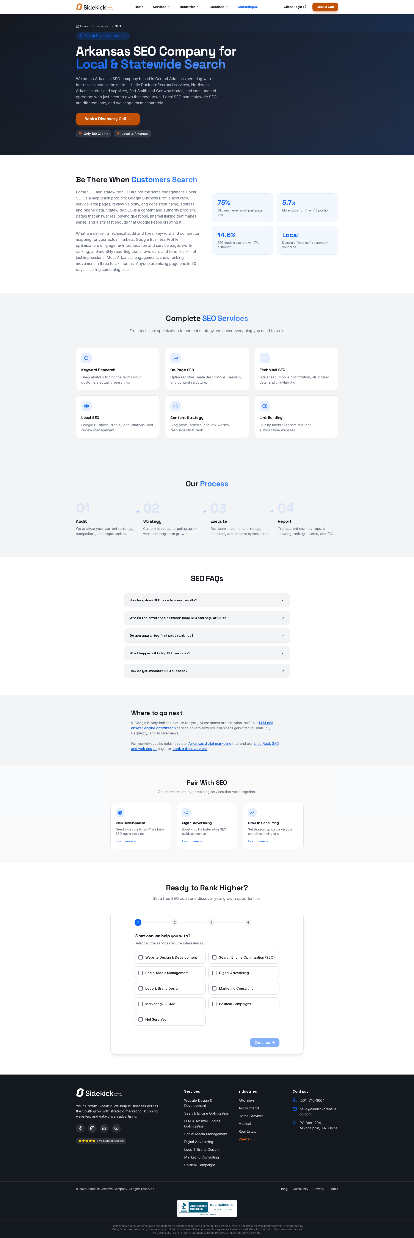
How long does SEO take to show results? (163, 600)
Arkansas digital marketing (209, 743)
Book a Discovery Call (105, 119)
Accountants (248, 1108)
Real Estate (247, 1131)
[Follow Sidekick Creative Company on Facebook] (80, 1128)
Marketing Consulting (201, 1157)
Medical (244, 1123)
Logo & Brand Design (201, 1149)
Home (139, 7)
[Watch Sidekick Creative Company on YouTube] (116, 1128)
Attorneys (246, 1100)
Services (159, 7)
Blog (284, 1189)
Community (300, 1189)
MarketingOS (248, 7)
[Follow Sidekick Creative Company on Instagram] (92, 1128)
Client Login (293, 7)
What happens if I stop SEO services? (160, 653)
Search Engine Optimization (206, 1113)
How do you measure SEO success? (159, 671)
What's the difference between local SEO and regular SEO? (178, 618)
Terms (333, 1189)
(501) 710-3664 (312, 1100)
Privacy (319, 1189)
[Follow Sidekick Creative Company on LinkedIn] (104, 1128)
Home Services (250, 1116)
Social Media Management (205, 1134)
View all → (247, 1139)
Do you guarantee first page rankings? (161, 635)
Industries (188, 7)
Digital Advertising (198, 1142)
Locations (216, 7)
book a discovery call (189, 749)
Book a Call (325, 7)
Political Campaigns (200, 1165)
